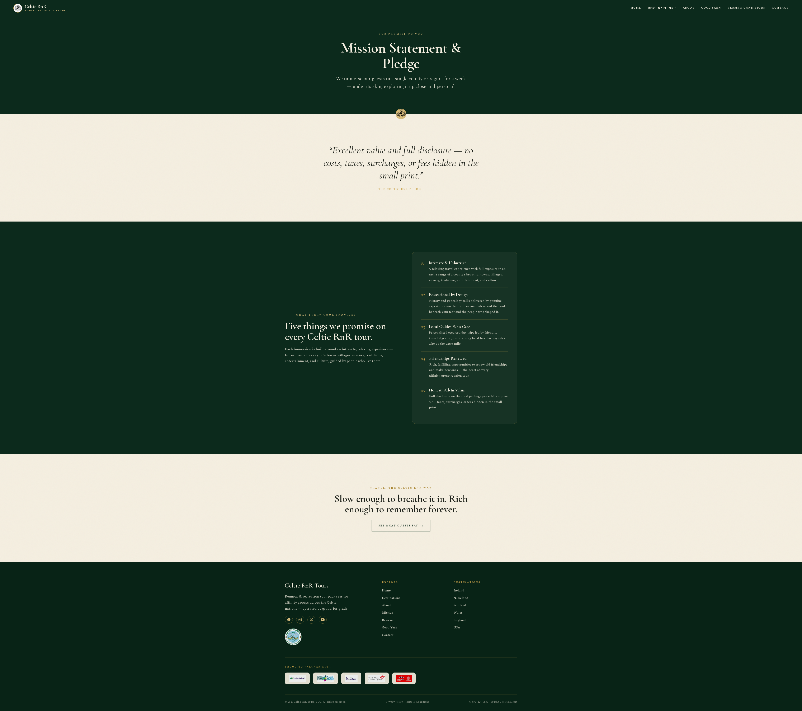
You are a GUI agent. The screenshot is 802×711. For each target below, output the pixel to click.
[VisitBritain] (404, 678)
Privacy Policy (394, 702)
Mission (387, 612)
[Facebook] (289, 620)
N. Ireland (461, 598)
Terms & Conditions (746, 8)
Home (636, 8)
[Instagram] (300, 620)
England (460, 620)
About (689, 8)
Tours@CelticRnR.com (503, 702)
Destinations (662, 8)
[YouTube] (323, 620)
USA (457, 627)
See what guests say (401, 526)
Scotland (460, 605)
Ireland (459, 590)
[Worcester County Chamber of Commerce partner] (293, 636)
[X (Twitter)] (311, 620)
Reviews (387, 620)
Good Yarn (711, 8)
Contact (780, 8)
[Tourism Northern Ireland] (325, 678)
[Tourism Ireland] (297, 678)
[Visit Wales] (377, 678)
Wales (458, 612)
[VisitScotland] (351, 678)
